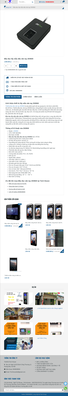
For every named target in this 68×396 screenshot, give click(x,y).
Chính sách (27, 97)
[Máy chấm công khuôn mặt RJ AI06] (54, 211)
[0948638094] (65, 388)
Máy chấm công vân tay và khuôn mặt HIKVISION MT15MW (13, 223)
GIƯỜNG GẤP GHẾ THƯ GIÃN (45, 369)
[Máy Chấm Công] (18, 343)
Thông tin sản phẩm (12, 97)
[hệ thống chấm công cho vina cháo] (49, 299)
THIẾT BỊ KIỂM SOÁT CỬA (44, 363)
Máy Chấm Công (18, 351)
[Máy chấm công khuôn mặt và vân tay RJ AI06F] (34, 211)
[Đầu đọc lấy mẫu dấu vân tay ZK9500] (34, 34)
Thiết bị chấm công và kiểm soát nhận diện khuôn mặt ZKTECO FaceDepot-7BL (13, 275)
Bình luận (38, 97)
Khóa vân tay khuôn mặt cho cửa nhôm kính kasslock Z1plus (54, 249)
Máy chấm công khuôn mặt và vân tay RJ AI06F (33, 222)
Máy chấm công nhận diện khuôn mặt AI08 (32, 249)
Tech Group (43, 394)
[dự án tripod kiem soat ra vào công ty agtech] (49, 313)
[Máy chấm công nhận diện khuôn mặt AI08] (34, 238)
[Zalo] (65, 383)
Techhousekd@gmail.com (17, 372)
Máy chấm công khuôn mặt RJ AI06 (54, 222)
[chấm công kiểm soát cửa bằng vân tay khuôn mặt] (18, 299)
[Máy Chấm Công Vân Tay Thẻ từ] (18, 328)
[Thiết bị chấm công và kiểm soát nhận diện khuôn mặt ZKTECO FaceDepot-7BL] (13, 264)
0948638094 (16, 369)
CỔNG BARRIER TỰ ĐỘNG (44, 371)
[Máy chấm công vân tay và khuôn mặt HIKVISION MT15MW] (13, 212)
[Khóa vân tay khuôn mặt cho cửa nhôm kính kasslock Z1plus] (54, 238)
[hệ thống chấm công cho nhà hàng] (18, 313)
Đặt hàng (24, 65)
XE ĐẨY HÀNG (41, 367)
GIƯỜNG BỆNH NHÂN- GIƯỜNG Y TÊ (48, 365)
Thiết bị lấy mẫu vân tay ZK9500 (14, 106)
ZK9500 (15, 131)
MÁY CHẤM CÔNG (42, 362)
